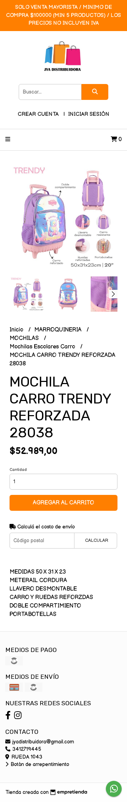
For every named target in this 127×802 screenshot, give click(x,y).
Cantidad (18, 469)
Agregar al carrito (63, 502)
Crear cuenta (38, 114)
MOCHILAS (25, 338)
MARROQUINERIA (58, 330)
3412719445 (26, 749)
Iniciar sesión (88, 114)
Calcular (96, 540)
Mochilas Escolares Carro (43, 346)
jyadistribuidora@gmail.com (42, 742)
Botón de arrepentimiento (39, 764)
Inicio (17, 330)
